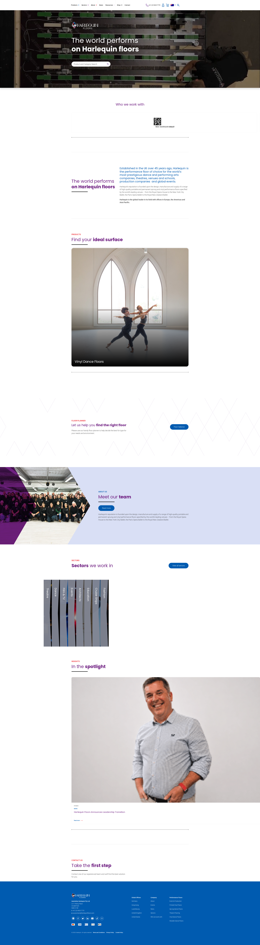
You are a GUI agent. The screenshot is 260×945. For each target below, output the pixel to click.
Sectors (153, 913)
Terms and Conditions (99, 932)
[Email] (102, 918)
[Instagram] (73, 918)
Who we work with (156, 917)
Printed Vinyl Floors (176, 905)
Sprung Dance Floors (176, 909)
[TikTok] (97, 918)
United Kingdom (137, 913)
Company (154, 897)
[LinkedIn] (87, 918)
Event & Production (176, 901)
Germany (134, 901)
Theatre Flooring (175, 913)
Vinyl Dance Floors (175, 917)
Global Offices (136, 897)
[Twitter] (83, 918)
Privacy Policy (110, 932)
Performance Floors (176, 897)
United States (136, 917)
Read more (106, 508)
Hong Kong (135, 905)
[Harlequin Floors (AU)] (100, 895)
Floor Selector (179, 427)
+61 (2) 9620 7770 (154, 5)
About (152, 901)
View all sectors (178, 566)
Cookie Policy (119, 932)
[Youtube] (92, 918)
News (152, 909)
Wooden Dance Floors (176, 921)
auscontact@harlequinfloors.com (83, 913)
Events (153, 905)
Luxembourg (136, 909)
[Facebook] (78, 918)
